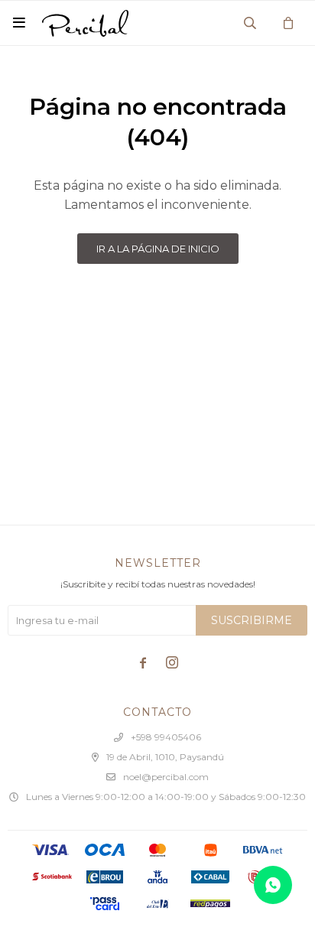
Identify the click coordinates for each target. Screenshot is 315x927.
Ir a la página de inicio (157, 248)
